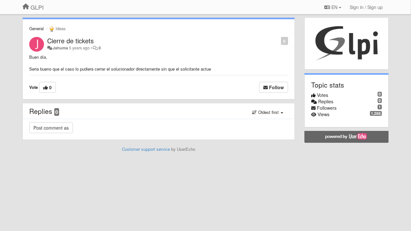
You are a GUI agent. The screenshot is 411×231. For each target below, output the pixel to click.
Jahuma (60, 48)
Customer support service (146, 149)
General (36, 28)
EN (334, 7)
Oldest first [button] (268, 112)
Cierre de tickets (70, 40)
